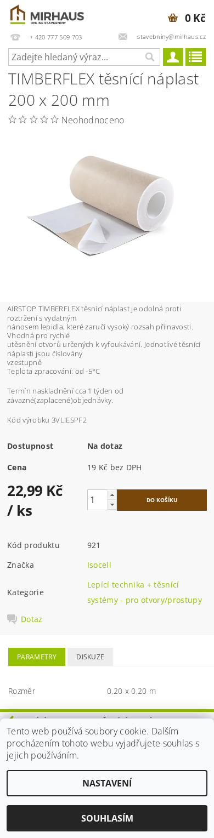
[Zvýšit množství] (112, 494)
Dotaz (32, 619)
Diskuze (90, 657)
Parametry (37, 657)
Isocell (99, 565)
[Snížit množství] (112, 504)
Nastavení (107, 783)
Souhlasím (107, 818)
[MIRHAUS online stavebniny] (47, 14)
